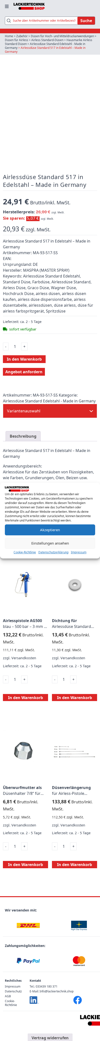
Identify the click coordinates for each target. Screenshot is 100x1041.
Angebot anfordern (23, 371)
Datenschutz (13, 991)
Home (9, 36)
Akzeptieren (50, 529)
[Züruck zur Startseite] (29, 6)
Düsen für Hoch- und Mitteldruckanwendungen (62, 36)
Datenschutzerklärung (53, 552)
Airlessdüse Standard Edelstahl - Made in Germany (45, 46)
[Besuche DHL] (28, 925)
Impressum (78, 552)
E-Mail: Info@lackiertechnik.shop (52, 991)
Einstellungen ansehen (50, 543)
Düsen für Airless (16, 40)
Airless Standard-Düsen (47, 40)
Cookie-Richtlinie (25, 552)
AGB (8, 996)
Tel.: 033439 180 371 (44, 986)
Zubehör (22, 36)
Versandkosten (23, 658)
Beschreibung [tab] (23, 436)
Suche (86, 20)
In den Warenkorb (24, 359)
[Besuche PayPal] (28, 961)
